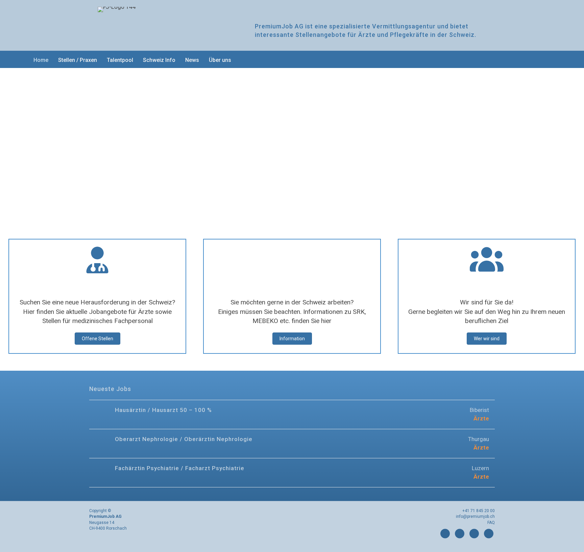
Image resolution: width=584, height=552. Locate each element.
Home (40, 60)
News (192, 60)
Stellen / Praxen (77, 60)
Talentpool (120, 60)
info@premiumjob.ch (475, 516)
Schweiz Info (159, 60)
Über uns (220, 60)
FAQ (491, 522)
